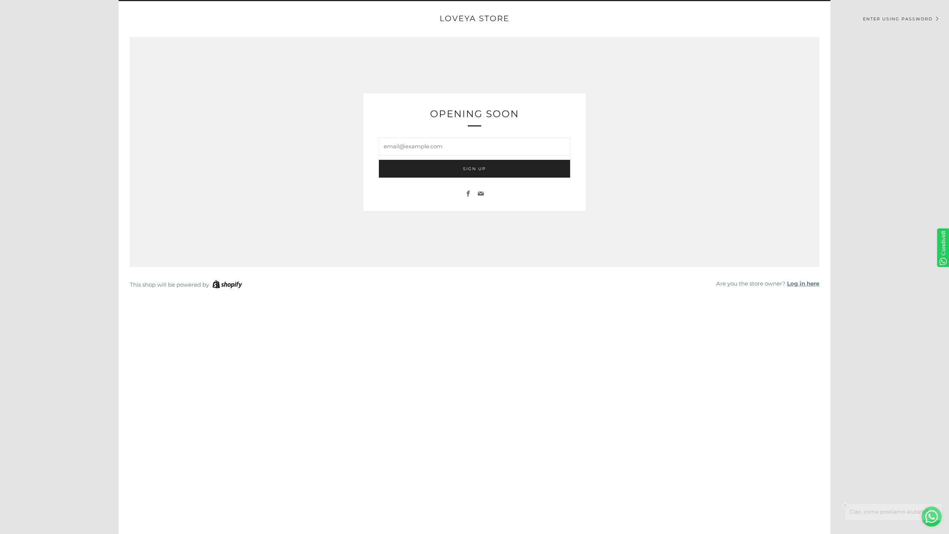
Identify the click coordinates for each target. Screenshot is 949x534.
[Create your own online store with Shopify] (227, 285)
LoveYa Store (474, 18)
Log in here (803, 283)
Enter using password (898, 19)
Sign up (474, 168)
